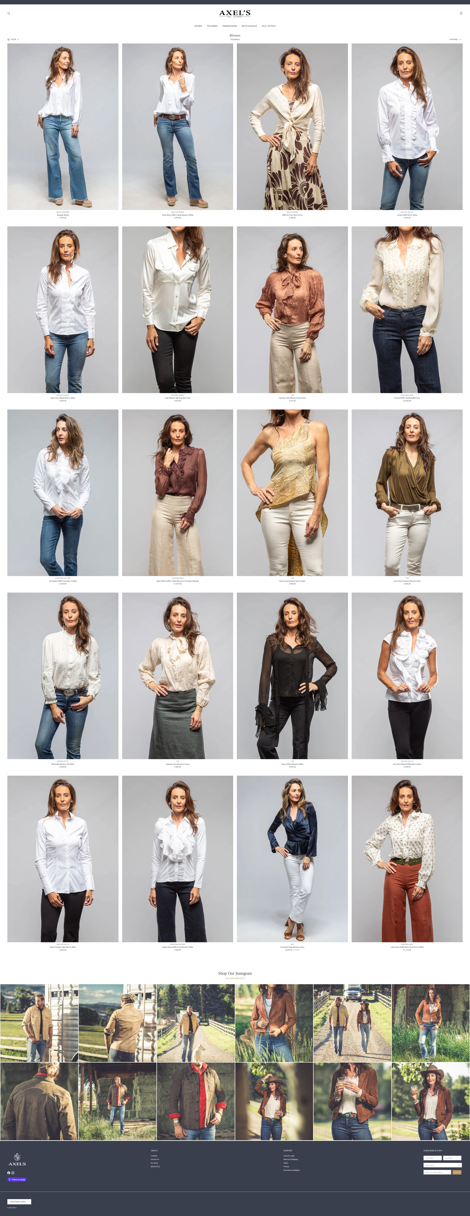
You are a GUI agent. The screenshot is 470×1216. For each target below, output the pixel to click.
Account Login (288, 1156)
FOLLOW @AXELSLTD (235, 978)
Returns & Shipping (290, 1159)
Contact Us (155, 1159)
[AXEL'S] (235, 13)
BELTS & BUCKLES (249, 26)
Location (154, 1156)
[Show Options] (459, 1165)
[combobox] (442, 1165)
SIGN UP (457, 1172)
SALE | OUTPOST (269, 26)
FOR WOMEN (212, 26)
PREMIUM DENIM (230, 26)
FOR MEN (198, 26)
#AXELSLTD (155, 1167)
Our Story (154, 1163)
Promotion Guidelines (291, 1170)
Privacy (286, 1167)
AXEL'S (14, 1208)
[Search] (8, 13)
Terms (285, 1163)
